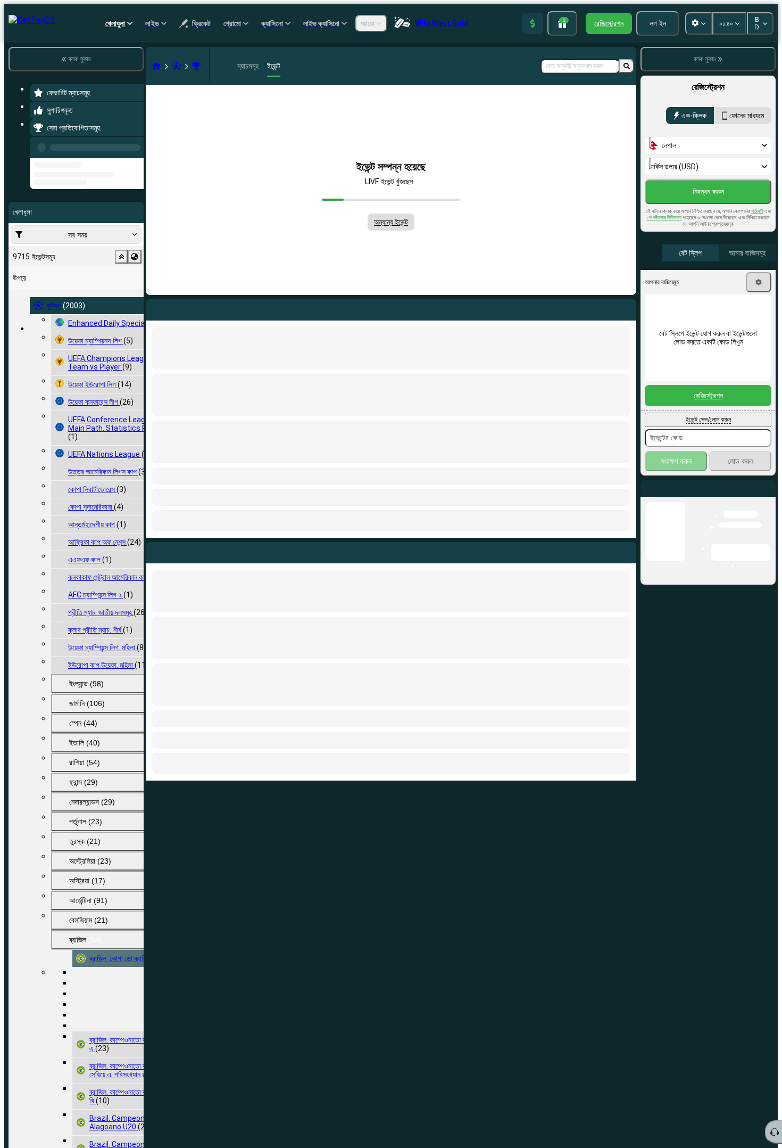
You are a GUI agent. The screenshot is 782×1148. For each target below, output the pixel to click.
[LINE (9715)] (156, 66)
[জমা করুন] (532, 23)
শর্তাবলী (757, 211)
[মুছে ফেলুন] (625, 550)
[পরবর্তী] (178, 550)
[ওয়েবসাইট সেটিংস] (698, 23)
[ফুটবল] (176, 66)
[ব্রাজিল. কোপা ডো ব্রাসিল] (196, 66)
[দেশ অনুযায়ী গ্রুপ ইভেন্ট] (135, 297)
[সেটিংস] (758, 282)
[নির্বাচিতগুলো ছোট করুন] (121, 297)
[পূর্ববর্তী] (132, 145)
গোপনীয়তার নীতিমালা (664, 217)
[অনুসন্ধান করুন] (626, 66)
